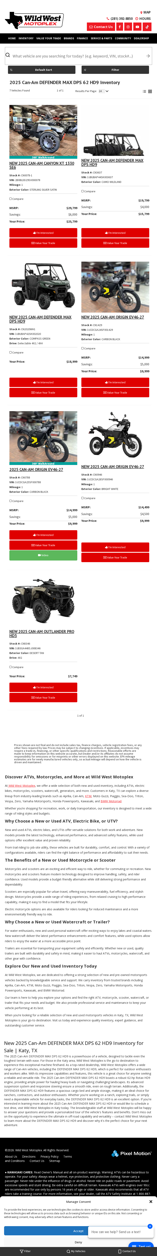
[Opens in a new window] (119, 27)
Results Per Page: (86, 91)
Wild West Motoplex (21, 786)
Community (123, 38)
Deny (78, 1242)
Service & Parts (101, 38)
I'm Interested (45, 233)
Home (12, 38)
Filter (115, 70)
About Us (11, 1156)
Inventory (26, 38)
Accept (78, 1231)
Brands (69, 38)
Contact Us (37, 1161)
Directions (29, 1156)
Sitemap (54, 1161)
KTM (88, 796)
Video (44, 555)
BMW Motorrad (111, 801)
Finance (82, 38)
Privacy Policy (49, 1156)
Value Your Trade (48, 38)
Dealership (141, 38)
